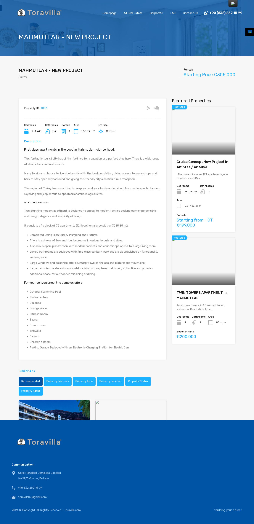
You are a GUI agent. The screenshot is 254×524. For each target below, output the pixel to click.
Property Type (84, 381)
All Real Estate (133, 13)
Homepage (109, 13)
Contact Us (190, 13)
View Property (203, 145)
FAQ (173, 13)
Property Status (138, 381)
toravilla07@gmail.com (32, 497)
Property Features (57, 381)
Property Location (110, 381)
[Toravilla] (39, 20)
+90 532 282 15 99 (30, 487)
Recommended (30, 381)
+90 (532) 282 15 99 (225, 13)
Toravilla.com (72, 510)
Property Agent (30, 391)
